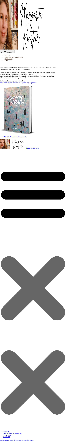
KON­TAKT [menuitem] (6, 437)
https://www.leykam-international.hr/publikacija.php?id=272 (18, 83)
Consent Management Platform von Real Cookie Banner (17, 440)
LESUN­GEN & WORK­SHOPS (14, 57)
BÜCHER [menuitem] (6, 432)
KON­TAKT (8, 60)
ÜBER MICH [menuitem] (7, 435)
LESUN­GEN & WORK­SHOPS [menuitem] (12, 433)
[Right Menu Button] (33, 428)
